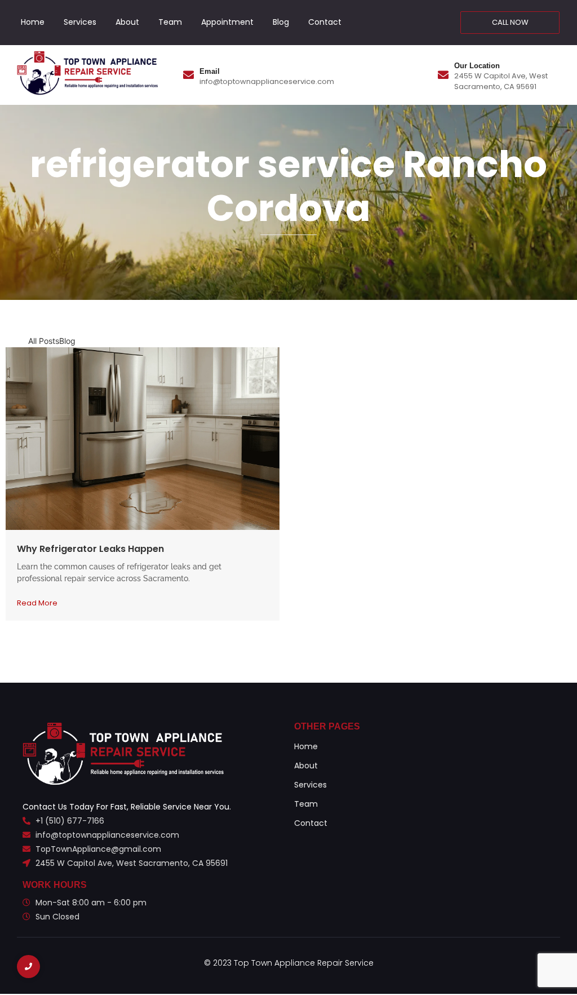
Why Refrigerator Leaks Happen (90, 548)
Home (33, 22)
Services (80, 22)
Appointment (227, 22)
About (127, 22)
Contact (324, 22)
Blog (281, 22)
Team (170, 22)
